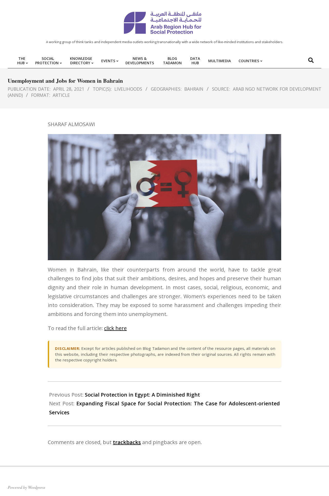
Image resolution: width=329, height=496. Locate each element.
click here (115, 328)
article (61, 95)
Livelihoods (128, 89)
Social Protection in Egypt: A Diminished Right (142, 394)
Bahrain (193, 89)
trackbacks (127, 442)
